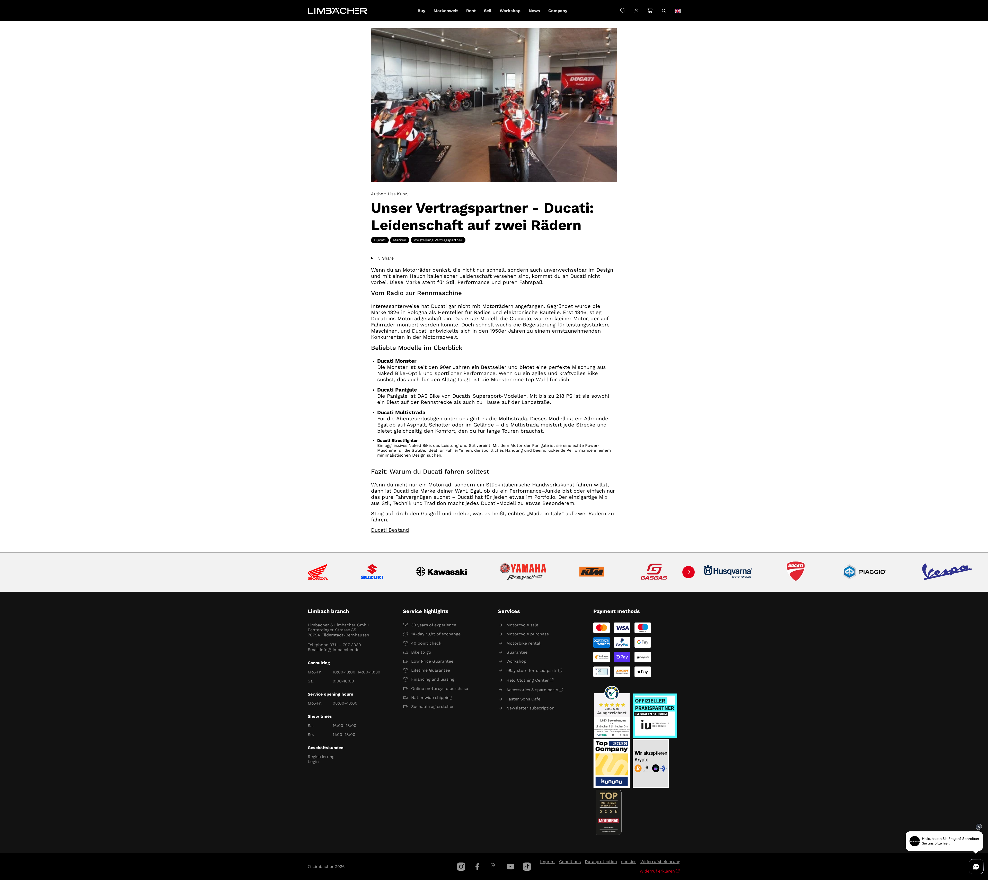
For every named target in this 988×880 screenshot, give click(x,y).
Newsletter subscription (530, 708)
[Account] (636, 11)
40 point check (426, 643)
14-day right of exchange (436, 634)
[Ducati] (797, 572)
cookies (628, 861)
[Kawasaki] (441, 572)
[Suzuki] (372, 572)
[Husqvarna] (728, 572)
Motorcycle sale (522, 625)
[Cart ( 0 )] (650, 10)
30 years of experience (433, 625)
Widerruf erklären (657, 871)
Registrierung (321, 756)
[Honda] (318, 572)
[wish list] (622, 10)
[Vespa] (947, 572)
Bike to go (421, 652)
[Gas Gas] (654, 572)
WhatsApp (492, 865)
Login (313, 761)
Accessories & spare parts (532, 689)
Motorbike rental (523, 643)
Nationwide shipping (431, 697)
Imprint (547, 861)
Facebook (477, 867)
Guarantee (516, 652)
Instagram (461, 867)
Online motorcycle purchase (439, 688)
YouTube (510, 867)
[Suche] (663, 10)
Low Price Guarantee (432, 661)
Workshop (516, 661)
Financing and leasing (432, 679)
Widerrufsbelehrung (660, 861)
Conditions (570, 861)
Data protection (601, 861)
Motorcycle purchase (527, 634)
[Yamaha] (523, 572)
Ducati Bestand (390, 530)
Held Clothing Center (527, 680)
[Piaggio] (864, 572)
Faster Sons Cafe (523, 699)
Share (387, 258)
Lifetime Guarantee (430, 670)
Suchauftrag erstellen (433, 706)
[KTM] (591, 572)
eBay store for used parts (531, 670)
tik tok (527, 867)
